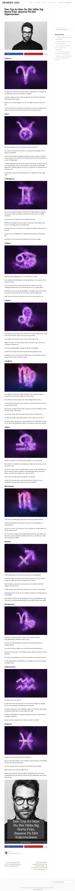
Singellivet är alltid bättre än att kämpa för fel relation (63, 42)
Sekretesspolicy (39, 887)
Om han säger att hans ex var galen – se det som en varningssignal (62, 47)
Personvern (23, 887)
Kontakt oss (51, 887)
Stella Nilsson (11, 851)
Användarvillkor (31, 887)
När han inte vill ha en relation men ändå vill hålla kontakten (62, 52)
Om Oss (46, 887)
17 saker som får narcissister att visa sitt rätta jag (63, 38)
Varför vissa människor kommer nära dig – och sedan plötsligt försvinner (63, 58)
